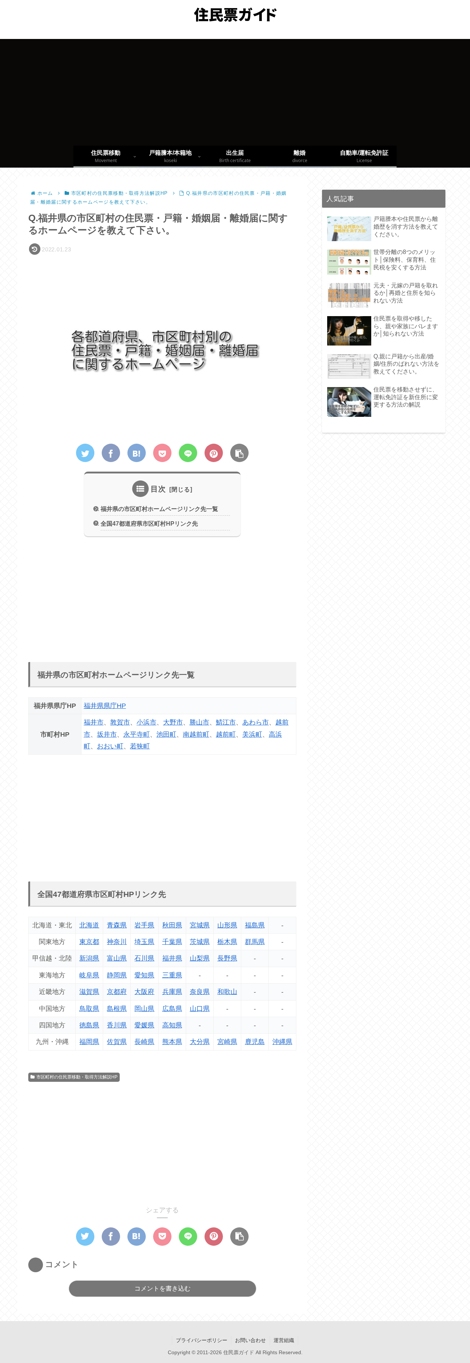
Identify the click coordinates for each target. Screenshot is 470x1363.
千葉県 (172, 941)
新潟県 (89, 958)
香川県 (117, 1025)
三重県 (172, 975)
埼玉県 (144, 941)
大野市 (173, 722)
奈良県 (200, 991)
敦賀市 (120, 722)
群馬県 (255, 941)
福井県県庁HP (105, 705)
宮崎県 (227, 1041)
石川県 (144, 958)
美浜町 (252, 734)
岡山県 (144, 1008)
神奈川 (117, 941)
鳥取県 (89, 1008)
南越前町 (196, 734)
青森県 (117, 925)
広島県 (172, 1008)
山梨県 (200, 958)
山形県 (227, 925)
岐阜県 (89, 975)
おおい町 (110, 746)
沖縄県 (282, 1041)
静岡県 (117, 975)
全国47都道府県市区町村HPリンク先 (149, 523)
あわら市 (255, 722)
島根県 (117, 1008)
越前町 (226, 734)
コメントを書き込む (162, 1288)
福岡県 (89, 1041)
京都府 (117, 991)
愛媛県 (144, 1025)
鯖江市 (226, 722)
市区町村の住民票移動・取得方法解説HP (77, 1077)
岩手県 (144, 925)
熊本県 (172, 1041)
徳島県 (89, 1025)
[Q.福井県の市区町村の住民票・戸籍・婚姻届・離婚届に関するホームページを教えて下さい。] (136, 453)
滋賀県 (89, 991)
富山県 (117, 958)
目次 (158, 489)
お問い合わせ (250, 1340)
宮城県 (200, 925)
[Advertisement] (235, 90)
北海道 (89, 925)
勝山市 (199, 722)
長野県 (227, 958)
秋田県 (172, 925)
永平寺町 (136, 734)
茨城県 (200, 941)
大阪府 (144, 991)
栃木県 (227, 941)
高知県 (172, 1025)
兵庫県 (172, 991)
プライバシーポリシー (201, 1340)
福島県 (255, 925)
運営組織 (284, 1340)
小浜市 (146, 722)
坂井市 (107, 734)
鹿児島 (255, 1041)
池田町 (166, 734)
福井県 (172, 958)
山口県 (200, 1008)
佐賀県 (117, 1041)
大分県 (200, 1041)
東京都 (89, 941)
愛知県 (144, 975)
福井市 (94, 722)
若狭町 (140, 746)
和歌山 (227, 991)
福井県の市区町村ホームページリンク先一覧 (159, 508)
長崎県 (144, 1041)
